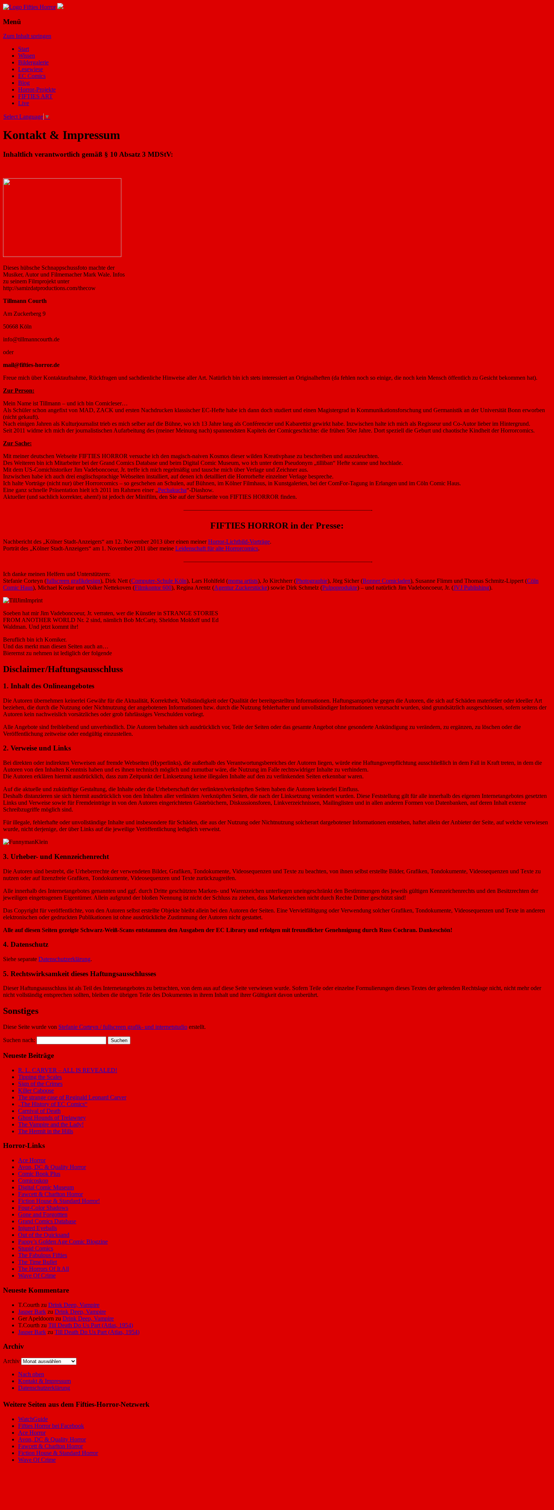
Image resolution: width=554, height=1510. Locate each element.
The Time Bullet (37, 1262)
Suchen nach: (19, 1040)
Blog (24, 82)
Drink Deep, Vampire (73, 1305)
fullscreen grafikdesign (73, 581)
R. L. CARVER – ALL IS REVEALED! (67, 1070)
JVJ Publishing (471, 587)
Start (23, 49)
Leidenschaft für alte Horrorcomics (216, 548)
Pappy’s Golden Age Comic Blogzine (63, 1241)
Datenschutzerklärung (64, 959)
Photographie (312, 581)
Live (23, 103)
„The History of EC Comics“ (52, 1104)
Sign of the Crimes (40, 1084)
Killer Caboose (36, 1090)
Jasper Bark (32, 1311)
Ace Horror (32, 1160)
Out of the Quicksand (43, 1235)
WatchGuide (33, 1419)
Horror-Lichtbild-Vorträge (239, 541)
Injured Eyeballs (37, 1228)
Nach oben (31, 1374)
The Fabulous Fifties (42, 1255)
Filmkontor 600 (153, 587)
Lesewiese (30, 69)
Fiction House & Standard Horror (58, 1453)
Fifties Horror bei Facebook (51, 1426)
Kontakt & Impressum (44, 1381)
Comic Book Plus (39, 1174)
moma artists (243, 581)
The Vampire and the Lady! (51, 1124)
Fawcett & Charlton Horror (50, 1194)
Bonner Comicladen (386, 581)
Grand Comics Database (47, 1221)
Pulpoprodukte (339, 587)
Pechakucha (172, 490)
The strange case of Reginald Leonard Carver (72, 1097)
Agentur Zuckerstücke (240, 587)
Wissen (26, 55)
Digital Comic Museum (46, 1187)
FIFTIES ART (35, 96)
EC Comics (32, 76)
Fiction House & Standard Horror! (59, 1201)
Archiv (11, 1361)
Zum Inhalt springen (27, 36)
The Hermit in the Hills (45, 1131)
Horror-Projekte (37, 89)
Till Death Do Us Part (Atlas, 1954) (90, 1325)
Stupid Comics (35, 1248)
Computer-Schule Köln (159, 581)
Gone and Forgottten (42, 1214)
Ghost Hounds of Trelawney (52, 1117)
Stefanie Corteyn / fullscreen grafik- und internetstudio (122, 1027)
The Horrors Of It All (43, 1268)
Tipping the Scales (40, 1077)
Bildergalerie (33, 62)
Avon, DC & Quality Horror (52, 1167)
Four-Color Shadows (43, 1207)
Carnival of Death (39, 1111)
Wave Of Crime (37, 1275)
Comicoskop (33, 1180)
